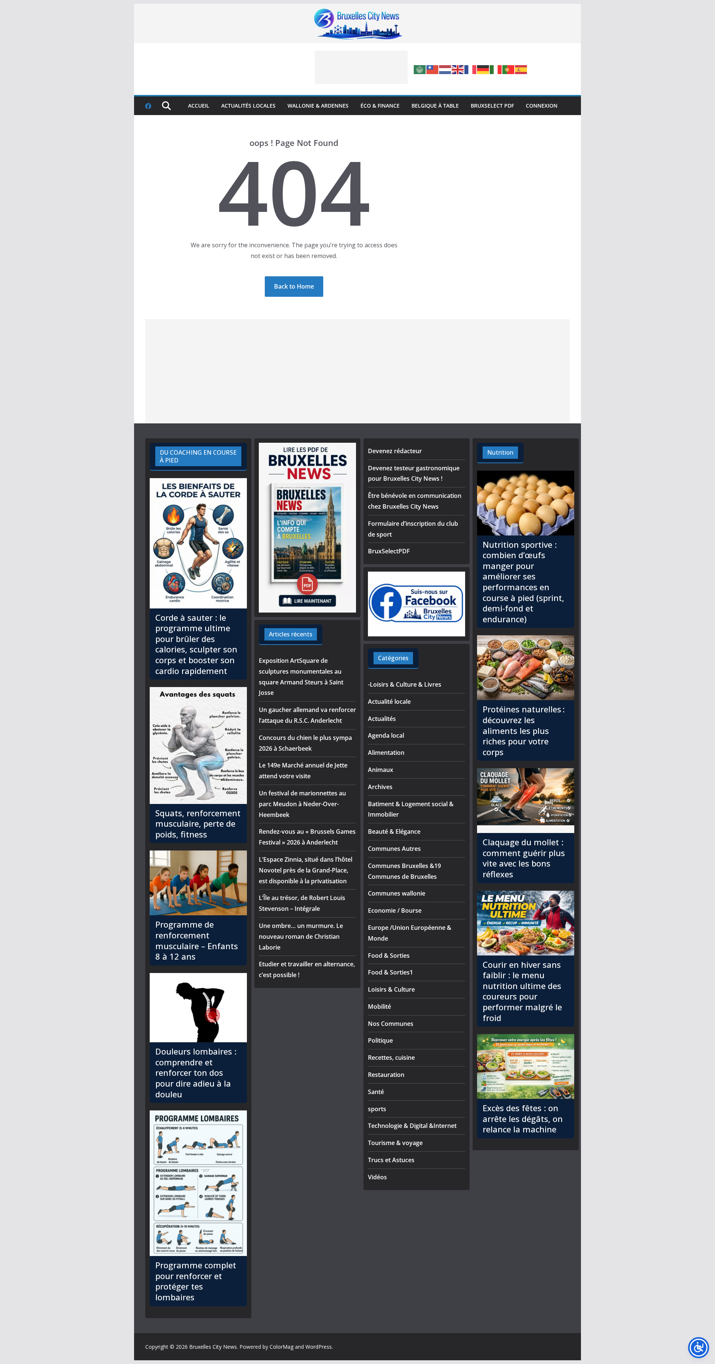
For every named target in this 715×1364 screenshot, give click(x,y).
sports (377, 1109)
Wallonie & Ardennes (318, 105)
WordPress (318, 1346)
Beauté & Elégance (394, 831)
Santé (376, 1092)
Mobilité (379, 1006)
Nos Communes (390, 1024)
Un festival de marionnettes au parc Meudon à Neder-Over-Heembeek (302, 804)
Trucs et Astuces (391, 1160)
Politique (380, 1040)
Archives (380, 787)
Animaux (380, 770)
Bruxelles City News (213, 1346)
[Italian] (496, 69)
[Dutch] (445, 69)
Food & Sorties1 (390, 972)
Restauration (386, 1075)
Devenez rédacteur (395, 451)
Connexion (541, 105)
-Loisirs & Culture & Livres (404, 684)
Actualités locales (248, 105)
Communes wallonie (396, 893)
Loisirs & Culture (391, 989)
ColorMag (281, 1346)
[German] (483, 69)
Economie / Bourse (395, 910)
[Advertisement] (361, 67)
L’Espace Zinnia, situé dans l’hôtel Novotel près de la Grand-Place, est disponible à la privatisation (305, 870)
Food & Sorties (389, 955)
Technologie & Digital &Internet (412, 1126)
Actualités (382, 719)
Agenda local (386, 735)
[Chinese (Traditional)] (432, 69)
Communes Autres (394, 849)
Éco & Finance (380, 105)
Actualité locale (389, 701)
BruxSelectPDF (389, 551)
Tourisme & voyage (395, 1143)
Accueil (198, 105)
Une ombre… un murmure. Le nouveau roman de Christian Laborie (301, 936)
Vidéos (377, 1177)
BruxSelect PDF (492, 105)
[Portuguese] (508, 69)
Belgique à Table (435, 105)
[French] (470, 69)
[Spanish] (521, 69)
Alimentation (386, 752)
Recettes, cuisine (391, 1057)
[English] (458, 69)
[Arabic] (420, 69)
